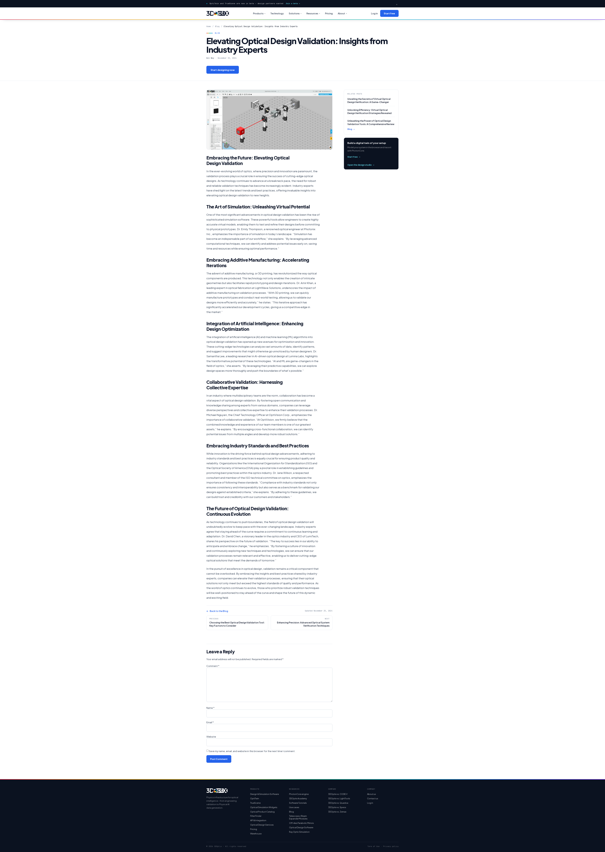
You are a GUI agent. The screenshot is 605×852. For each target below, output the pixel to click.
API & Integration (258, 820)
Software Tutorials (298, 803)
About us (371, 794)
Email (210, 722)
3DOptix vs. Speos (337, 807)
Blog (217, 26)
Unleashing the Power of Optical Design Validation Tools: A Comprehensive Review (370, 122)
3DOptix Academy (298, 798)
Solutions (295, 13)
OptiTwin (254, 798)
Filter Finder (255, 816)
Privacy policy (391, 846)
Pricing (329, 13)
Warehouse (256, 833)
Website (211, 736)
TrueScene (255, 803)
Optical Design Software (301, 827)
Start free (389, 13)
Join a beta (293, 3)
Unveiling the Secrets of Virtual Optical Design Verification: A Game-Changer (369, 100)
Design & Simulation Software (264, 794)
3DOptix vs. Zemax (337, 811)
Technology (277, 13)
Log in (374, 13)
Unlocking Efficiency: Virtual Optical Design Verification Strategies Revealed (369, 111)
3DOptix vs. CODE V (337, 794)
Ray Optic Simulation (299, 832)
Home (208, 26)
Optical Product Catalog (262, 811)
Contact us (372, 798)
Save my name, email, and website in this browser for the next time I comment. (252, 751)
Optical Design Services (262, 825)
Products (259, 13)
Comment (212, 666)
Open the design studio (360, 165)
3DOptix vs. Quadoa (338, 803)
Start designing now (223, 69)
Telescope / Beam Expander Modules (298, 817)
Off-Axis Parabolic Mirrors (301, 823)
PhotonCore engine (299, 794)
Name (210, 708)
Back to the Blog (217, 611)
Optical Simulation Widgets (263, 807)
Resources (313, 13)
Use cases (294, 807)
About (342, 13)
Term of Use (373, 846)
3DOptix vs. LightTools (339, 798)
